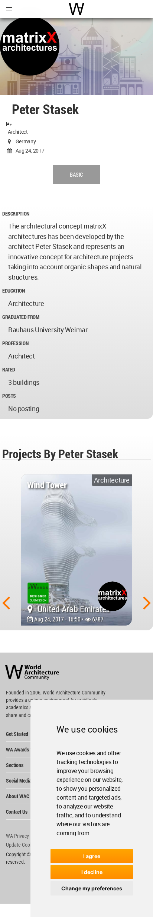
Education (13, 290)
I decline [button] (91, 872)
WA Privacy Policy (24, 836)
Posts (9, 395)
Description (15, 213)
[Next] (147, 602)
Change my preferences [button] (91, 888)
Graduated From (20, 316)
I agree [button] (91, 856)
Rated (8, 369)
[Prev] (6, 602)
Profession (15, 343)
